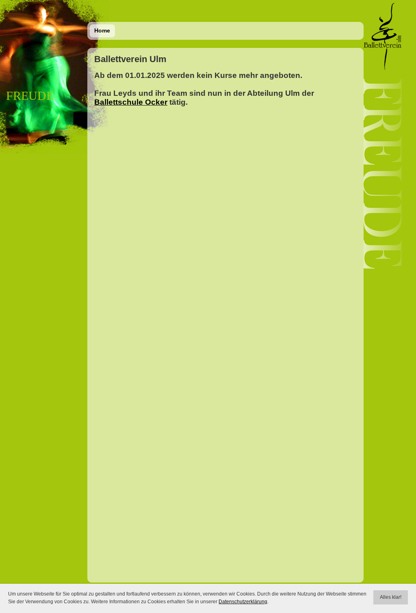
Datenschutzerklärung (243, 601)
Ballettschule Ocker (130, 102)
